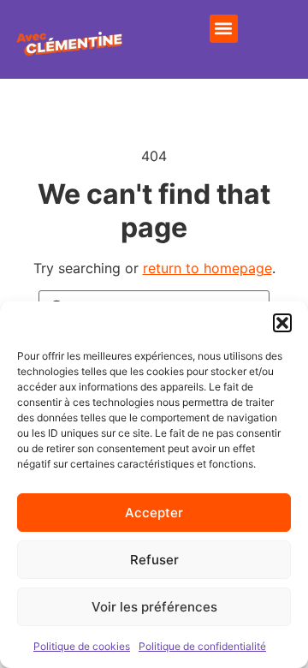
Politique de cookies (81, 646)
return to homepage (207, 268)
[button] (282, 322)
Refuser (154, 560)
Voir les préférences (154, 607)
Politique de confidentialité (202, 646)
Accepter (154, 512)
